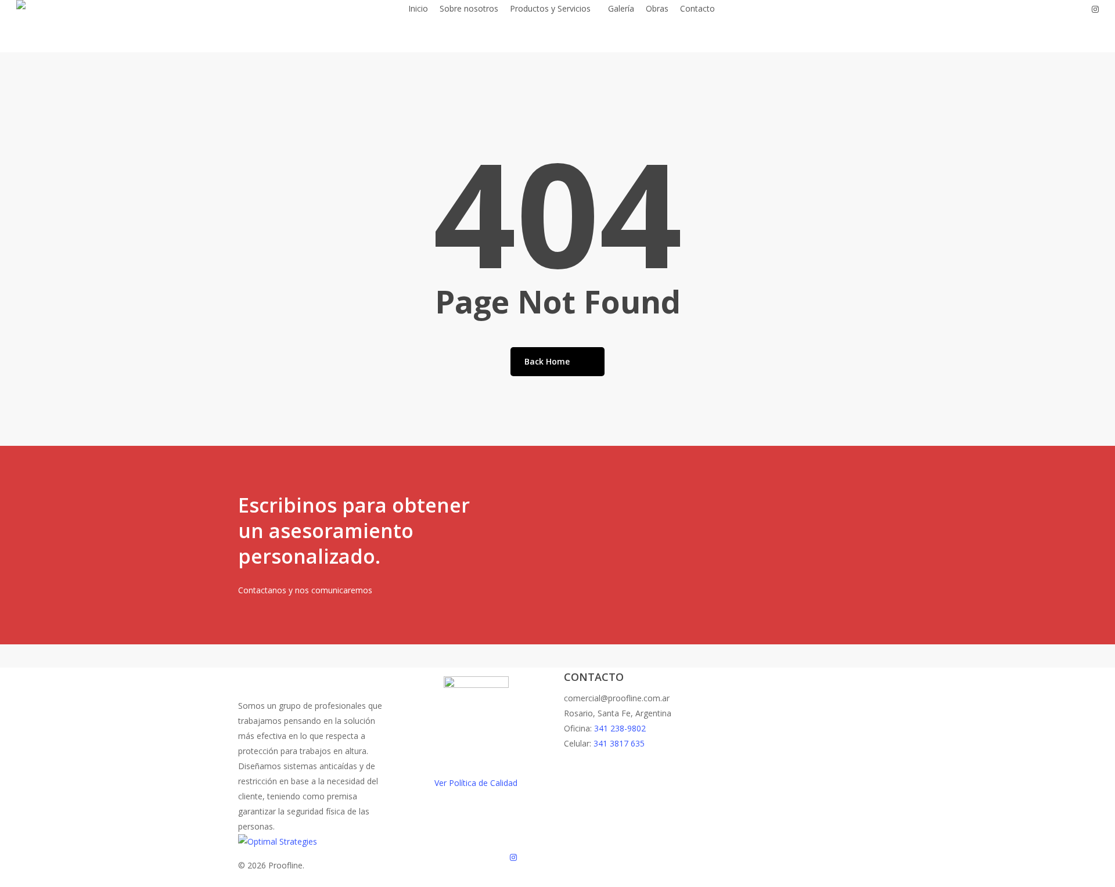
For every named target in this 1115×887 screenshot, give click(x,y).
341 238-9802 (620, 728)
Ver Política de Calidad (475, 782)
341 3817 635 (619, 743)
